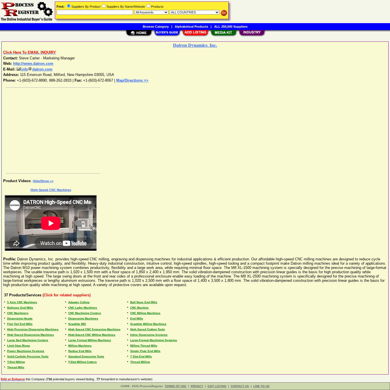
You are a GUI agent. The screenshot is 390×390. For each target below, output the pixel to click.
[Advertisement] (175, 129)
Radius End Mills (80, 351)
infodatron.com (37, 69)
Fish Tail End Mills (20, 323)
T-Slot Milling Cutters (82, 361)
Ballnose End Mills (20, 307)
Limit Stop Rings (18, 345)
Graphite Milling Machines (148, 323)
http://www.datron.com (33, 63)
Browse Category (156, 26)
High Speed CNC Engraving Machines (94, 329)
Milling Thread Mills (143, 345)
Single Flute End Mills (145, 351)
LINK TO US (261, 386)
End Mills (136, 318)
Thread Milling (140, 361)
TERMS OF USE (175, 386)
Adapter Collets (79, 302)
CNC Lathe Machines (82, 307)
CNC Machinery (18, 313)
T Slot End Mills (141, 356)
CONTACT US (240, 386)
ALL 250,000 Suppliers (231, 26)
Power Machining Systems (25, 351)
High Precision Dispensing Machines (33, 329)
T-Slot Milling (16, 361)
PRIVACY (197, 386)
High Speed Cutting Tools (147, 329)
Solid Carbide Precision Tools (28, 356)
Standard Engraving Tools (86, 356)
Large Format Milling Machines (89, 340)
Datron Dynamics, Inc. (195, 45)
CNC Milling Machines (145, 313)
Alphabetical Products (191, 26)
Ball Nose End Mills (143, 302)
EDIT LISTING (217, 386)
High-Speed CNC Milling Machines (91, 334)
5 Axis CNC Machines (22, 302)
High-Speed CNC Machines (51, 190)
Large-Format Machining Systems (153, 340)
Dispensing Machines (83, 318)
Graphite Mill (77, 323)
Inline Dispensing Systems (149, 334)
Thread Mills (15, 367)
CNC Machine (139, 307)
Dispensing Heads (20, 318)
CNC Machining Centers (84, 313)
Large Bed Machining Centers (27, 340)
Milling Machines (80, 345)
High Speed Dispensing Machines (30, 334)
